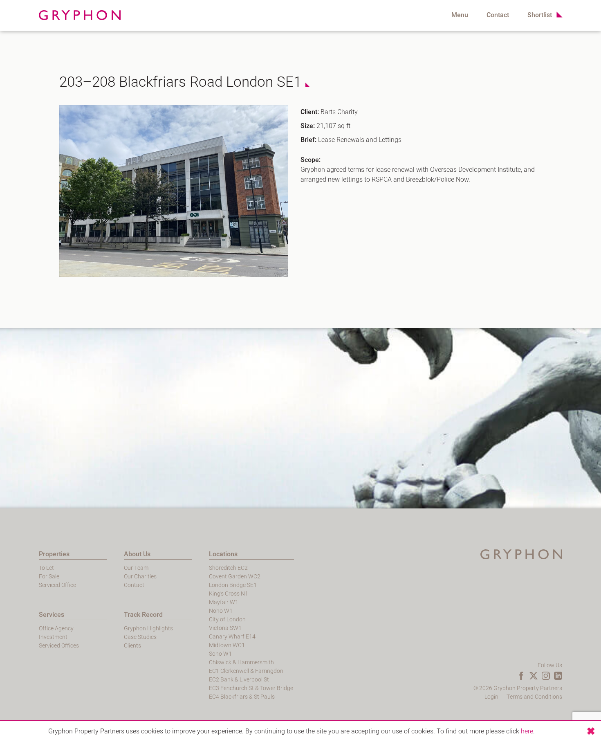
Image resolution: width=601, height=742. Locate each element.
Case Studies (140, 637)
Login (491, 697)
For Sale (49, 576)
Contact (498, 15)
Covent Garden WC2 (234, 576)
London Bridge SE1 (233, 585)
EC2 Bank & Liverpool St (239, 679)
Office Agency (56, 628)
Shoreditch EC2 (228, 568)
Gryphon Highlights (148, 628)
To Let (46, 568)
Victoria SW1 (225, 628)
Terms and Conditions (534, 697)
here (527, 731)
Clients (132, 645)
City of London (227, 619)
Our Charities (140, 576)
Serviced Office (57, 585)
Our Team (136, 568)
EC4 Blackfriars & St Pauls (242, 697)
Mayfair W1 (223, 602)
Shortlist (539, 15)
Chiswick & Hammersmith (241, 662)
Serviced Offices (59, 645)
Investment (53, 637)
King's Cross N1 (228, 593)
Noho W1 (221, 611)
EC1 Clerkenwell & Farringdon (246, 671)
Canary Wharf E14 (232, 636)
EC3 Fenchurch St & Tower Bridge (251, 688)
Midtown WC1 (227, 645)
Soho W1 (220, 654)
